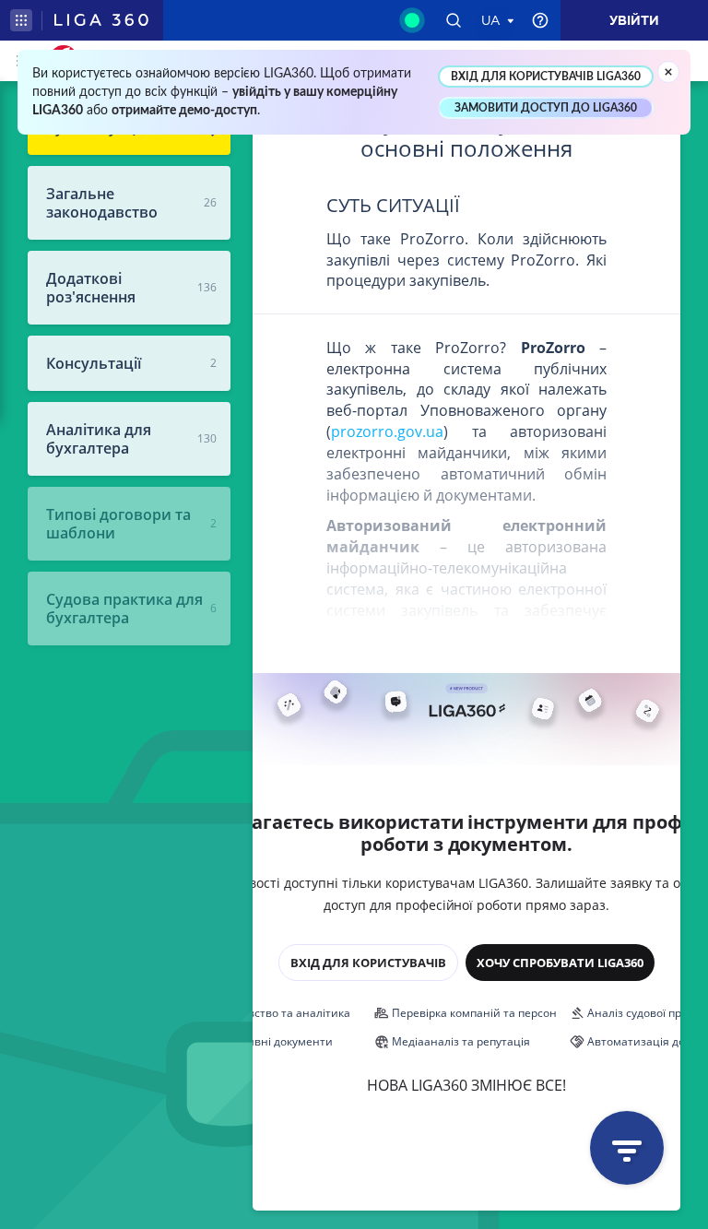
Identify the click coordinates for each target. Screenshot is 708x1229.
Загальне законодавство (102, 202)
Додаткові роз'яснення (91, 287)
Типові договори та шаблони (118, 523)
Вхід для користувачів (368, 962)
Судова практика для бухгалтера (124, 608)
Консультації (93, 363)
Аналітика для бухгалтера (98, 439)
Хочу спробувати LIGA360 (560, 962)
